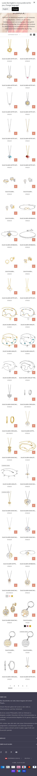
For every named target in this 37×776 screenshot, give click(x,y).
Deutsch (27, 758)
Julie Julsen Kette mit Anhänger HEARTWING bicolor (27, 677)
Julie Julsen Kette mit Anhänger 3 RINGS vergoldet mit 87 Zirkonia (9, 59)
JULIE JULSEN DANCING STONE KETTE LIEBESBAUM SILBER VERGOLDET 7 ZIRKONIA (27, 511)
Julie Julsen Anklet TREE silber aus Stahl (27, 378)
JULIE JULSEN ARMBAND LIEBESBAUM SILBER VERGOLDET (27, 564)
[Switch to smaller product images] (34, 35)
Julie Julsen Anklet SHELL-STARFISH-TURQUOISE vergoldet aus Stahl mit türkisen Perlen (9, 351)
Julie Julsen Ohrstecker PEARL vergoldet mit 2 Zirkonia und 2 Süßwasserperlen (9, 218)
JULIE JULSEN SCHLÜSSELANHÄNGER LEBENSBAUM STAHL (27, 620)
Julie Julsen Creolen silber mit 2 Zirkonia (9, 677)
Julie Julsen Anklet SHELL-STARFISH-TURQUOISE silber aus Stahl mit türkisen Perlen (27, 351)
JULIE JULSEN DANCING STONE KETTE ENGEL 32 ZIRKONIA (9, 590)
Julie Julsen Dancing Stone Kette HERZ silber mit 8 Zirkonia (9, 404)
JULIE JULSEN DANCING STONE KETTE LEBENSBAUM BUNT (27, 537)
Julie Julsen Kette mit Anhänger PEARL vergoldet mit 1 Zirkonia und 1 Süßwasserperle (27, 139)
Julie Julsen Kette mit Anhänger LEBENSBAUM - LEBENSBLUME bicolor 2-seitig (27, 112)
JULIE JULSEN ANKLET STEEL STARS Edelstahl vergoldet (27, 458)
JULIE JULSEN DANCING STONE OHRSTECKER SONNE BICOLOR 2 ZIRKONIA (9, 620)
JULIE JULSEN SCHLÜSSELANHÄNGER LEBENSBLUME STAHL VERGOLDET (9, 650)
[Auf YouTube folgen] (16, 752)
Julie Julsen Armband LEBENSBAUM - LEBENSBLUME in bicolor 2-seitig (9, 245)
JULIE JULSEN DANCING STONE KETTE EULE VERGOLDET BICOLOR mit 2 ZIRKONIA (9, 458)
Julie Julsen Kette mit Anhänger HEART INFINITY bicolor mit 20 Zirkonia (9, 85)
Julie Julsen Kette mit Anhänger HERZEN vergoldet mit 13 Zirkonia (9, 298)
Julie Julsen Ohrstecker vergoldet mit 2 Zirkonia (9, 271)
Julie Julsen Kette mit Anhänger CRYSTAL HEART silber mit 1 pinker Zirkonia (27, 85)
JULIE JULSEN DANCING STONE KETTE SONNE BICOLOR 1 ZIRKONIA (27, 590)
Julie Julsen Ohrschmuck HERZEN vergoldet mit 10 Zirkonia (27, 271)
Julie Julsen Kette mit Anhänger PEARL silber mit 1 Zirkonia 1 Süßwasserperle (9, 139)
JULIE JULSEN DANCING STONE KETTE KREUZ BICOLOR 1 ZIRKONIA (27, 484)
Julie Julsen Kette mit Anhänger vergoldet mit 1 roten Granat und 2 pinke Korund (27, 165)
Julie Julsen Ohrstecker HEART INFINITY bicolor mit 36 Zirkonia (9, 192)
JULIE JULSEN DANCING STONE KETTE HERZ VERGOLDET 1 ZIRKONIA (9, 511)
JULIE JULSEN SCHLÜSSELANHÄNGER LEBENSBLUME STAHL (27, 650)
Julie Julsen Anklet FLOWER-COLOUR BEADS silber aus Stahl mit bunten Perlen (27, 325)
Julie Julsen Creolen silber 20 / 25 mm (27, 404)
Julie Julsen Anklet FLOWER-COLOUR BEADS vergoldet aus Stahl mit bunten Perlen (9, 325)
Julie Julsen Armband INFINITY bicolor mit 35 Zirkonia (27, 218)
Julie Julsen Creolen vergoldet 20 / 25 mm (9, 431)
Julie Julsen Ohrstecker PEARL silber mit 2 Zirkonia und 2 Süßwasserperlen (27, 192)
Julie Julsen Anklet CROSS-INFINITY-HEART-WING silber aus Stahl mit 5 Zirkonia (9, 378)
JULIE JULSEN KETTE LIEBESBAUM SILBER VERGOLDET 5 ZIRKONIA (9, 564)
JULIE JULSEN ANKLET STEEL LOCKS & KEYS (9, 484)
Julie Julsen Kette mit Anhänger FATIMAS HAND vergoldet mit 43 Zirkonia (28, 59)
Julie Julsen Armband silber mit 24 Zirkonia (27, 245)
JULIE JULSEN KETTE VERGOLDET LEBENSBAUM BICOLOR (27, 431)
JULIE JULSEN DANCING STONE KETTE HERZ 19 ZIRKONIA (9, 537)
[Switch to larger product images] (31, 35)
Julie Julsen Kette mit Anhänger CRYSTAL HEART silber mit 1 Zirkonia (9, 112)
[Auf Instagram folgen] (6, 752)
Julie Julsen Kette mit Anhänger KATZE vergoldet (27, 298)
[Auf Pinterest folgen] (11, 752)
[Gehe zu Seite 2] (27, 686)
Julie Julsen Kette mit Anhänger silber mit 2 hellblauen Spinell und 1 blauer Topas (9, 165)
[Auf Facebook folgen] (1, 752)
